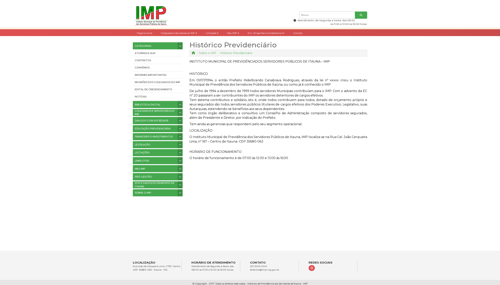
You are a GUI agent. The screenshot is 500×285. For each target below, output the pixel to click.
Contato (298, 33)
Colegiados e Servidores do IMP (178, 33)
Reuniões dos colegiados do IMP (157, 82)
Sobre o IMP (207, 53)
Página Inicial (144, 33)
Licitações (211, 33)
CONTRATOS (143, 60)
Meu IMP (232, 33)
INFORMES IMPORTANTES (150, 74)
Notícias (140, 96)
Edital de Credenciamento (153, 89)
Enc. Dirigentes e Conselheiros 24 (266, 33)
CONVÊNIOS (142, 67)
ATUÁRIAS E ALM (145, 53)
